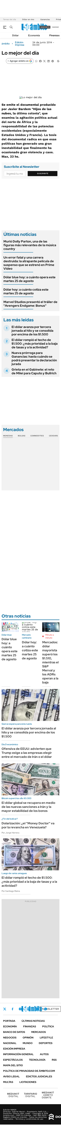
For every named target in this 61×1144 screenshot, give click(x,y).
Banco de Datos (14, 1032)
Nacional (9, 1043)
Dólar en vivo (28, 19)
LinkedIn (28, 1009)
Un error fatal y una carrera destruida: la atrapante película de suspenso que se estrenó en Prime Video (28, 263)
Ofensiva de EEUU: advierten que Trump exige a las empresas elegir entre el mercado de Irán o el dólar (27, 753)
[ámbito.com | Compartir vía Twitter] (44, 60)
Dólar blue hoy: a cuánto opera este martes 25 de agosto (29, 279)
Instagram (20, 1009)
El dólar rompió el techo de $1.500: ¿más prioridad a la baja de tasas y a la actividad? (35, 343)
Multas (8, 1082)
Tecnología (37, 1059)
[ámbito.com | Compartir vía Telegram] (52, 60)
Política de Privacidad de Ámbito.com (29, 1071)
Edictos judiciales (39, 1076)
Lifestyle (46, 1037)
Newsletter (50, 1008)
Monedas (8, 436)
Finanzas (54, 35)
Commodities (37, 436)
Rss (54, 1059)
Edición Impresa (14, 1048)
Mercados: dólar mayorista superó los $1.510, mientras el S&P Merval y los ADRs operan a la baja (50, 662)
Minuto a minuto (49, 636)
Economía (34, 35)
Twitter (4, 1009)
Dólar (15, 35)
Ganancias (45, 19)
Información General (18, 1054)
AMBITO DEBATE (48, 1095)
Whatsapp (45, 1009)
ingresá (55, 27)
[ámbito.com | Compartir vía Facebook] (40, 60)
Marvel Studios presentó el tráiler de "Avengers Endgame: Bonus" (30, 304)
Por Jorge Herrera (10, 832)
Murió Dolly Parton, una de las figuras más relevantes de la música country (29, 245)
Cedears (53, 436)
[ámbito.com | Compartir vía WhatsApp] (36, 60)
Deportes (45, 1043)
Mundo (28, 1043)
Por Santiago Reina (11, 891)
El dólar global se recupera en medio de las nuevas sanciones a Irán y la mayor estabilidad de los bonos (28, 807)
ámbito (6, 43)
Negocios (9, 1037)
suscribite (45, 27)
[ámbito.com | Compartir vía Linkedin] (48, 60)
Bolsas (21, 436)
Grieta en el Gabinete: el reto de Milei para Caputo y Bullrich (34, 371)
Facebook (12, 1009)
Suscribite (42, 173)
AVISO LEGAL (11, 1076)
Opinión (28, 1037)
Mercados (38, 1032)
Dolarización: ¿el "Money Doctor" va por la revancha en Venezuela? (28, 825)
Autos (44, 1054)
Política (48, 1026)
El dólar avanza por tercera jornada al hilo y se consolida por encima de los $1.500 (32, 330)
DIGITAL (13, 1095)
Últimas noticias (33, 1021)
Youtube (36, 1009)
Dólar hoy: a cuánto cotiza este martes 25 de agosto (25, 291)
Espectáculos (13, 1059)
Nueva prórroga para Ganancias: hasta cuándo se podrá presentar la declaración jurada (34, 358)
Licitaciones (27, 1082)
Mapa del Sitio (13, 1065)
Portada (9, 1021)
